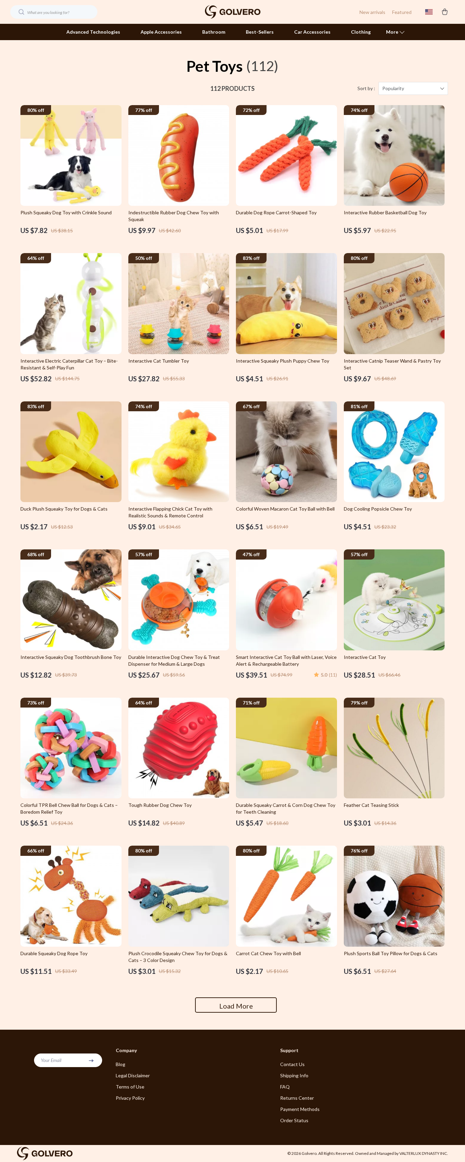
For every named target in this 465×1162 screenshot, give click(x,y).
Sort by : (366, 88)
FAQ (285, 1087)
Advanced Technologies (93, 32)
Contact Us (292, 1064)
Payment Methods (300, 1109)
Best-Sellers (260, 32)
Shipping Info (294, 1075)
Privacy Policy (130, 1098)
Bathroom (213, 32)
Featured (402, 12)
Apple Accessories (161, 32)
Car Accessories (312, 32)
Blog (120, 1064)
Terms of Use (130, 1087)
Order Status (294, 1120)
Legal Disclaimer (133, 1075)
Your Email (51, 1060)
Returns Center (297, 1098)
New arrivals (372, 12)
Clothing (361, 32)
